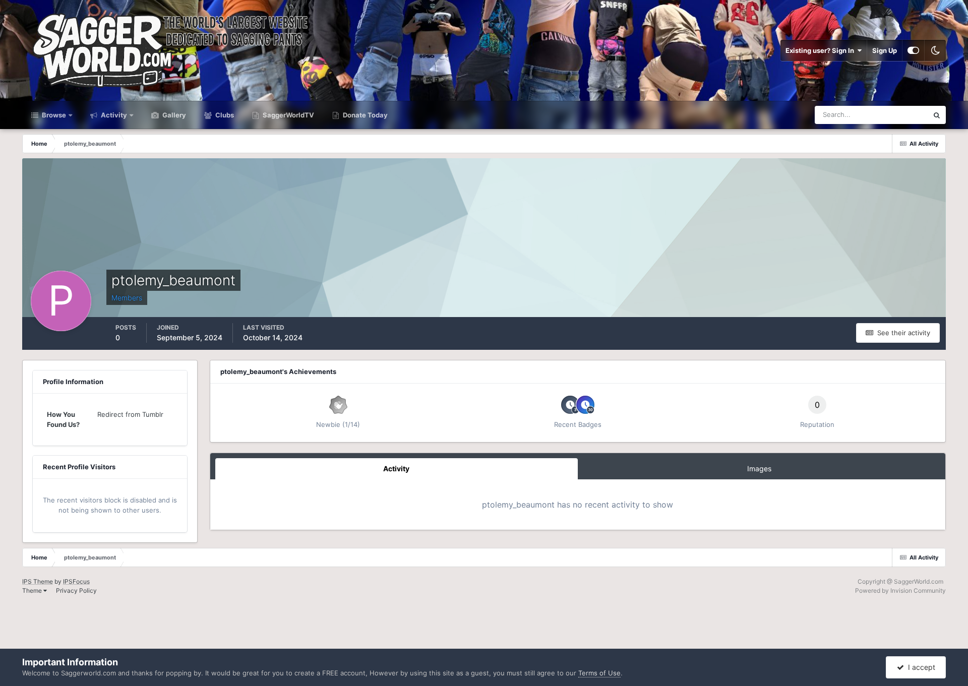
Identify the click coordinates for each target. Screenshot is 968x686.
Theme (32, 590)
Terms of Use (599, 673)
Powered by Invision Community (900, 590)
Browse (53, 115)
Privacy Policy (76, 590)
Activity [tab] (396, 468)
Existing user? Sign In (821, 50)
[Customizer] (913, 50)
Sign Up (884, 50)
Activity (113, 115)
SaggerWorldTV (287, 115)
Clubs (224, 115)
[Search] (937, 115)
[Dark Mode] (935, 50)
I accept (919, 667)
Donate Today (364, 115)
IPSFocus (76, 581)
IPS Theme (37, 581)
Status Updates (892, 114)
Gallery (173, 115)
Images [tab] (759, 468)
